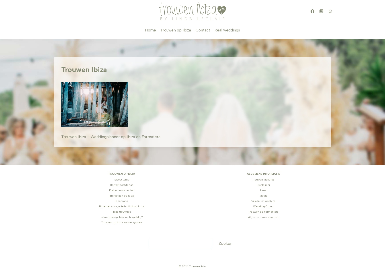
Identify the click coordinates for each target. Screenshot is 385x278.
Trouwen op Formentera (263, 211)
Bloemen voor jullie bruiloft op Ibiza (121, 206)
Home (150, 30)
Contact (203, 30)
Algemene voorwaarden (263, 217)
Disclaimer (263, 185)
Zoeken (225, 243)
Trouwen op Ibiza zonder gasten (121, 222)
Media (263, 195)
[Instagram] (321, 11)
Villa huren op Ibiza (263, 201)
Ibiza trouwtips (122, 211)
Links (263, 190)
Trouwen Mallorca (263, 179)
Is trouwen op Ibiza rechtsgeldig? (122, 217)
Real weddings (227, 30)
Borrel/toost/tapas (121, 185)
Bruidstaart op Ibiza (121, 195)
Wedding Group (263, 206)
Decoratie (121, 201)
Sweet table (121, 179)
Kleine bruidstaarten (121, 190)
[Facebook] (312, 11)
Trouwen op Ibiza (175, 30)
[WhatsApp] (330, 11)
